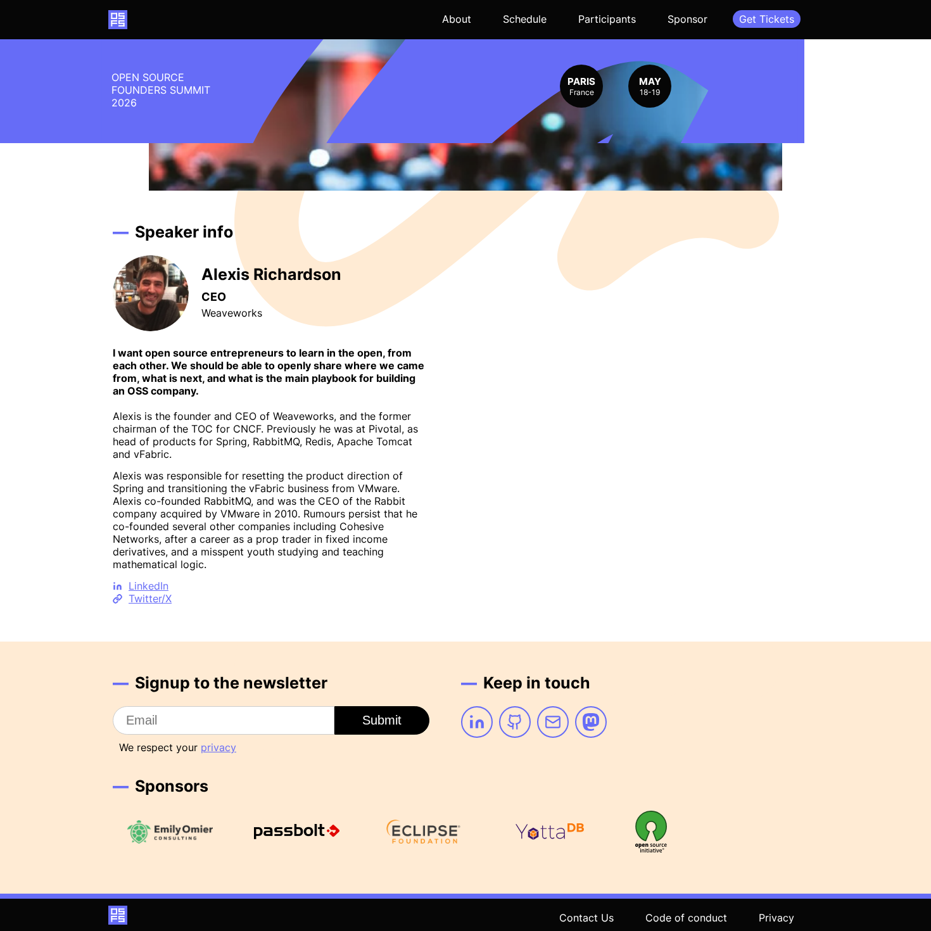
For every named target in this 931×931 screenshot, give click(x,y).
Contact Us (586, 917)
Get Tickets (766, 19)
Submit (382, 720)
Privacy (776, 917)
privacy (218, 747)
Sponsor (687, 19)
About (456, 19)
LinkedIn (148, 586)
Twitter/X (150, 598)
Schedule (525, 19)
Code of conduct (686, 917)
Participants (607, 19)
